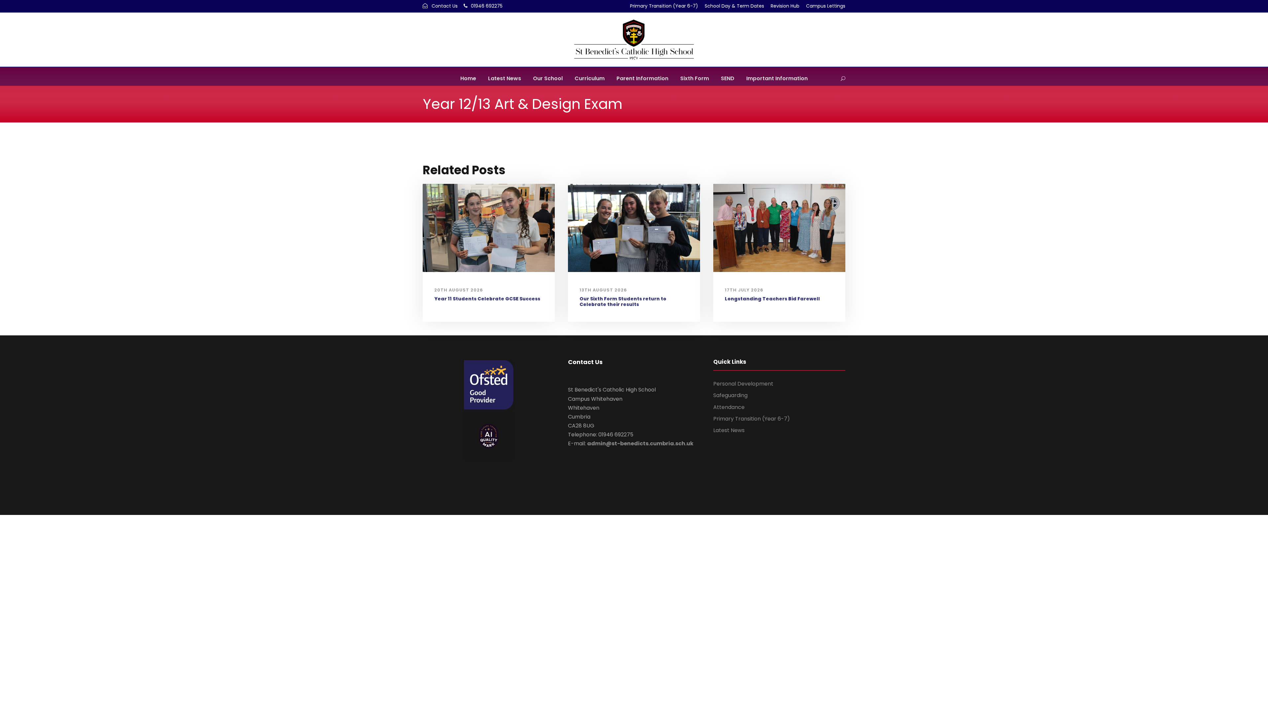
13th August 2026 (603, 290)
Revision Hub (785, 6)
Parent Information (642, 78)
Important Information (777, 78)
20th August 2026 (458, 290)
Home (468, 78)
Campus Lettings (825, 6)
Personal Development (743, 384)
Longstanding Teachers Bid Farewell (772, 298)
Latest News (504, 78)
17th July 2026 (744, 290)
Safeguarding (730, 395)
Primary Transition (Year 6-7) (664, 6)
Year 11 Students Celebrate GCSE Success (487, 298)
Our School (548, 78)
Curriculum (590, 78)
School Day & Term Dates (734, 6)
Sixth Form (694, 78)
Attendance (729, 407)
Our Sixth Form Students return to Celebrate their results (623, 301)
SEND (727, 78)
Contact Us (445, 6)
